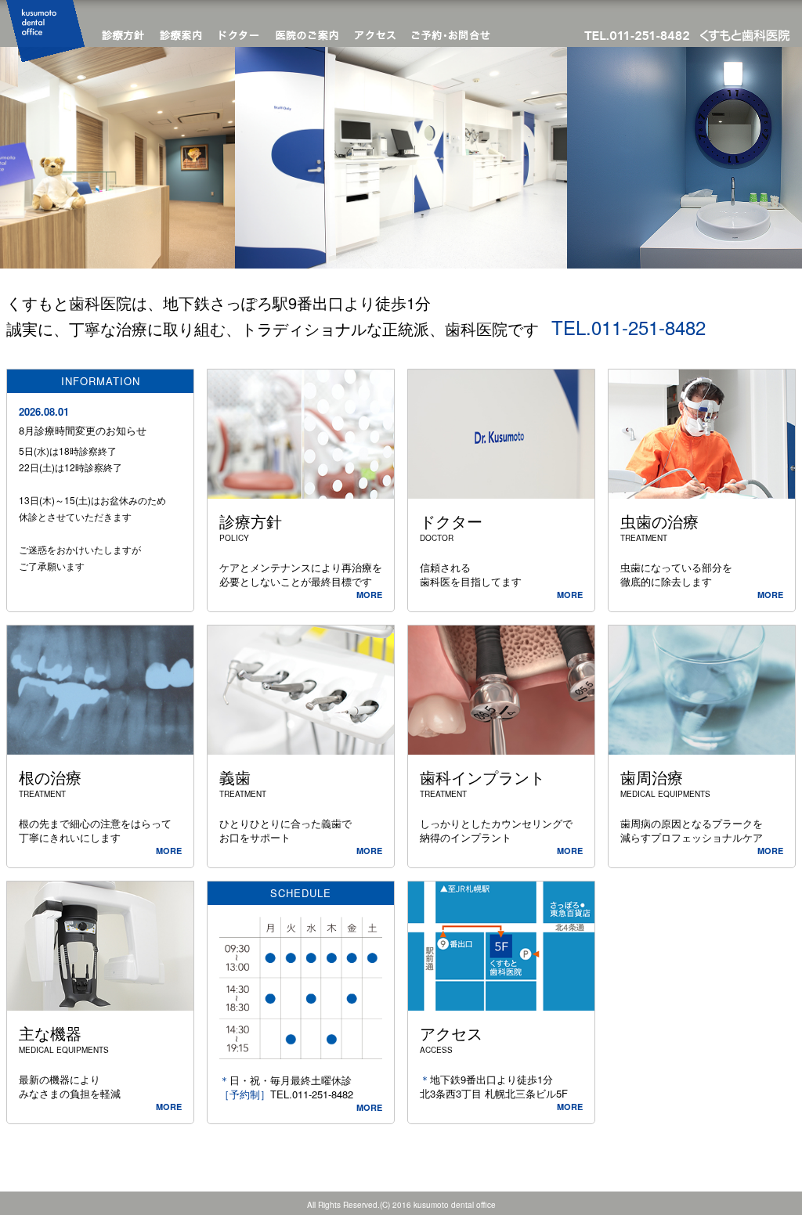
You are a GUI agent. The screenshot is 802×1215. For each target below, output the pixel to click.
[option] (401, 158)
